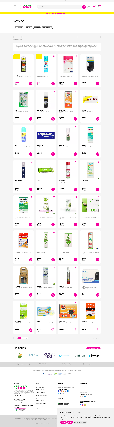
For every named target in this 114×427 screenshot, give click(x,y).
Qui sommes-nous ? (18, 395)
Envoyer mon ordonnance (41, 387)
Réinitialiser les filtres (17, 39)
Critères (25, 37)
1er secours (28, 27)
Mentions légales (39, 398)
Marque (33, 37)
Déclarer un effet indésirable (41, 395)
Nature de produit (57, 37)
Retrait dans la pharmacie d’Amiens (87, 391)
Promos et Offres (44, 37)
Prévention (37, 27)
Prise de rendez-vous (40, 389)
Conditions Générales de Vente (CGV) (43, 397)
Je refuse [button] (70, 422)
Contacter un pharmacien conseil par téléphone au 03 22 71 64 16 (24, 398)
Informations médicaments (41, 392)
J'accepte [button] (63, 422)
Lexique (37, 386)
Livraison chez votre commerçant (86, 394)
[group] (19, 356)
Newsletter (38, 390)
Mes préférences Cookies (41, 403)
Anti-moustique (19, 27)
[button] (15, 7)
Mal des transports (47, 27)
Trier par (16, 37)
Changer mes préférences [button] (80, 422)
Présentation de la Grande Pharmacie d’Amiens (23, 405)
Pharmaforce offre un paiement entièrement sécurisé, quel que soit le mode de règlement (67, 387)
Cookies (37, 401)
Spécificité (82, 37)
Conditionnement (70, 37)
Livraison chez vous (83, 392)
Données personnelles (40, 400)
